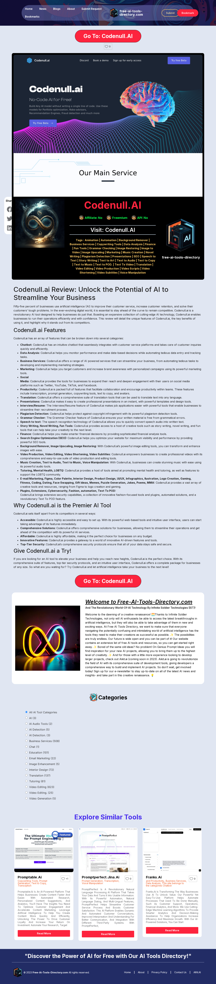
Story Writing (88, 260)
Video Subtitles (107, 272)
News (42, 8)
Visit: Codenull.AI (112, 230)
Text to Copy (146, 260)
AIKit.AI (197, 972)
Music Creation (133, 252)
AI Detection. (39, 735)
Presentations (121, 256)
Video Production (107, 268)
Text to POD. (103, 264)
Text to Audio (126, 260)
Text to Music (83, 264)
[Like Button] (106, 46)
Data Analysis (133, 244)
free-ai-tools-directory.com (131, 13)
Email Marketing (42, 758)
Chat (34, 746)
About (71, 8)
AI (32, 718)
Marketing (113, 252)
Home (29, 8)
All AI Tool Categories (43, 712)
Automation (109, 240)
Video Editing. (41, 792)
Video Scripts (130, 268)
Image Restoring (128, 248)
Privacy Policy (159, 972)
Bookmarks (32, 16)
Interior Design (41, 769)
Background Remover (133, 240)
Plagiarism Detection (96, 256)
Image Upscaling (93, 252)
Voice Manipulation (133, 272)
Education (39, 752)
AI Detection (39, 729)
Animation (91, 240)
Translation (144, 264)
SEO (136, 256)
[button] (170, 13)
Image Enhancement (44, 764)
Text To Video (124, 264)
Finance (150, 244)
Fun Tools (80, 248)
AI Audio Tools (40, 723)
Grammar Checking (102, 248)
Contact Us (180, 972)
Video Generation (42, 798)
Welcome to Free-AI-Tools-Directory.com (138, 602)
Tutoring (37, 781)
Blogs (56, 8)
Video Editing (84, 268)
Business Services (82, 244)
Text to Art (106, 260)
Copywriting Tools (109, 244)
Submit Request (92, 8)
